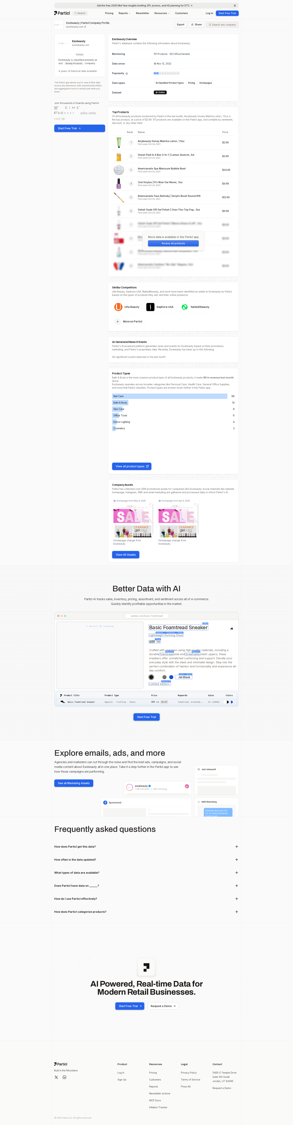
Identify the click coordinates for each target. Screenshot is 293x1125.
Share (198, 24)
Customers (181, 13)
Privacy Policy (189, 1072)
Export (180, 24)
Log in (209, 13)
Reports (123, 13)
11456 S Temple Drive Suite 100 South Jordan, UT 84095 (224, 1077)
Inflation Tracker (158, 1107)
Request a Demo (161, 1006)
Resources (160, 13)
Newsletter (142, 13)
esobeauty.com (74, 26)
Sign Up (122, 1079)
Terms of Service (190, 1079)
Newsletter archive (159, 1093)
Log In (121, 1072)
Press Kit (186, 1086)
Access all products (173, 243)
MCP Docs (155, 1100)
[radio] (151, 677)
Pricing (109, 13)
